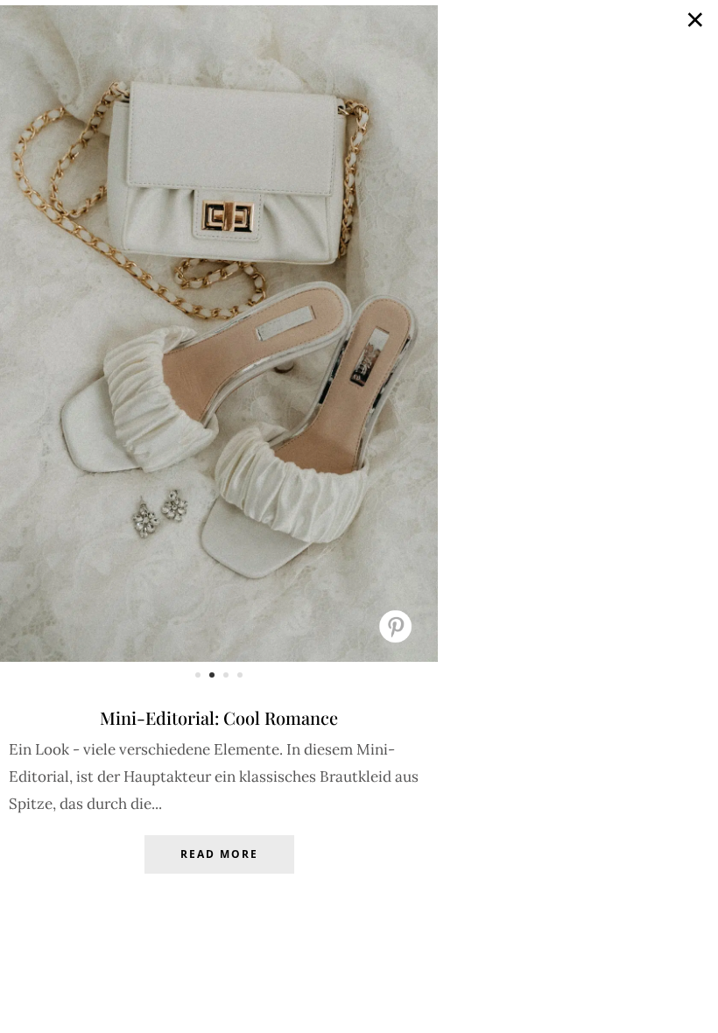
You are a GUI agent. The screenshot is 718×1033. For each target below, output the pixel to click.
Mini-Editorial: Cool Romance (219, 717)
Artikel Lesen (218, 867)
